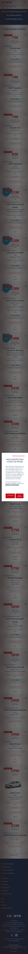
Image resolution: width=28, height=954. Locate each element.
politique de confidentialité (12, 485)
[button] (19, 456)
